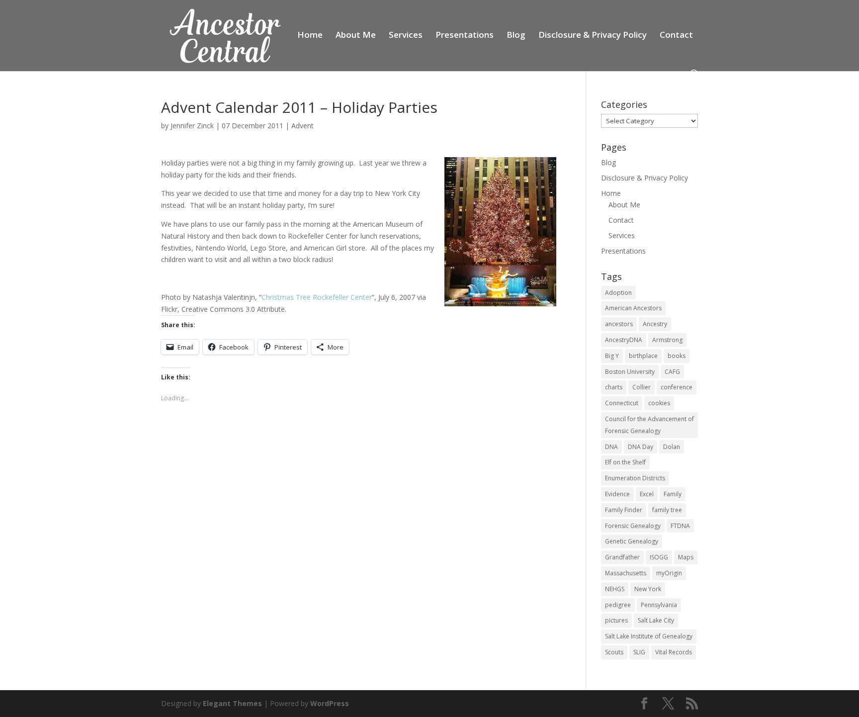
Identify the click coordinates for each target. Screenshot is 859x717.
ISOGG (659, 557)
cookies (659, 403)
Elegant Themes (232, 703)
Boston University (630, 371)
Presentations (464, 35)
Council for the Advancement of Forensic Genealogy (649, 425)
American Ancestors (633, 308)
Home (310, 35)
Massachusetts (625, 573)
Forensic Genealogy (633, 526)
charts (613, 387)
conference (676, 387)
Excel (647, 494)
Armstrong (667, 340)
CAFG (672, 371)
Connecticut (621, 403)
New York (647, 589)
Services (406, 35)
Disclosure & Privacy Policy (592, 35)
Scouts (614, 652)
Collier (641, 387)
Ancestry (655, 324)
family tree (667, 510)
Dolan (671, 447)
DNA (611, 447)
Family (673, 494)
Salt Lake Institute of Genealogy (648, 636)
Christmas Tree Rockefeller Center (316, 297)
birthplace (643, 356)
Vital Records (673, 652)
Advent (302, 125)
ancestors (619, 324)
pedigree (618, 605)
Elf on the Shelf (625, 462)
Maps (685, 557)
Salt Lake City (656, 620)
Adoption (618, 292)
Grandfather (622, 557)
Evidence (617, 494)
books (677, 356)
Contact (676, 35)
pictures (616, 620)
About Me (356, 35)
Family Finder (623, 510)
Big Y (612, 356)
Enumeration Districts (635, 478)
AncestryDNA (623, 340)
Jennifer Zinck (192, 125)
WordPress (329, 703)
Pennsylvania (659, 605)
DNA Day (640, 447)
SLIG (639, 652)
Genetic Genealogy (631, 541)
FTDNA (680, 526)
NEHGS (614, 589)
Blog (516, 35)
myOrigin (669, 573)
